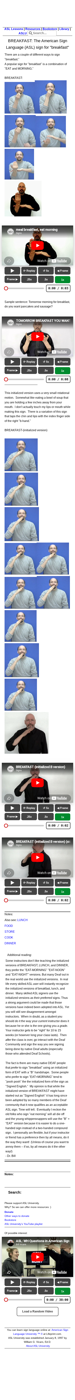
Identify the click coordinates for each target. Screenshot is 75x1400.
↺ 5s (46, 270)
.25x (29, 279)
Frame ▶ (12, 279)
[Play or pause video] (37, 245)
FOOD (9, 925)
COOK (9, 937)
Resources (32, 29)
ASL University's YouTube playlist (23, 1224)
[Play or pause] (12, 271)
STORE (10, 931)
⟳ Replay (29, 270)
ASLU (23, 33)
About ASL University (38, 1346)
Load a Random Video (37, 1311)
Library (64, 29)
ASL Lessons (13, 29)
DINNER (10, 943)
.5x (46, 279)
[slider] (6, 288)
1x (62, 279)
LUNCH (22, 920)
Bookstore (50, 29)
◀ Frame (62, 270)
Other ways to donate (17, 1216)
